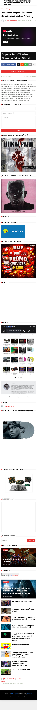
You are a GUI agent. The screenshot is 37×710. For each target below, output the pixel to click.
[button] (2, 2)
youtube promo (27, 697)
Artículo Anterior (7, 76)
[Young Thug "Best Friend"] (6, 672)
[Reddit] (22, 64)
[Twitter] (18, 64)
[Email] (30, 64)
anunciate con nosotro (12, 697)
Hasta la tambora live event (22, 601)
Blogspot (14, 694)
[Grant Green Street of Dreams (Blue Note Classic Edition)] (6, 627)
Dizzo (3, 681)
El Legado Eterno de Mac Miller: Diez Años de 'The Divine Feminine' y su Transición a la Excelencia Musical (23, 655)
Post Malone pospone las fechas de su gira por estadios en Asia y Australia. (23, 619)
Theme (29, 694)
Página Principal (6, 9)
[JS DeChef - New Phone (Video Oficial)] (6, 611)
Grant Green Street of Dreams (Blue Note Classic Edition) (23, 626)
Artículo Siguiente (29, 76)
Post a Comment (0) (18, 71)
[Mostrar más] (34, 64)
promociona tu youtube (20, 644)
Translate (16, 576)
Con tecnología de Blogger (12, 678)
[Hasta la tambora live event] (6, 603)
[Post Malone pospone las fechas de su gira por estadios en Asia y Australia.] (6, 619)
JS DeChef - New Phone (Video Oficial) (23, 610)
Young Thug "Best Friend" (21, 669)
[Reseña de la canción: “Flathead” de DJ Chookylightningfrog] (6, 664)
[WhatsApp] (26, 64)
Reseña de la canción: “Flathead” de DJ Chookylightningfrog (20, 663)
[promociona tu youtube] (6, 646)
